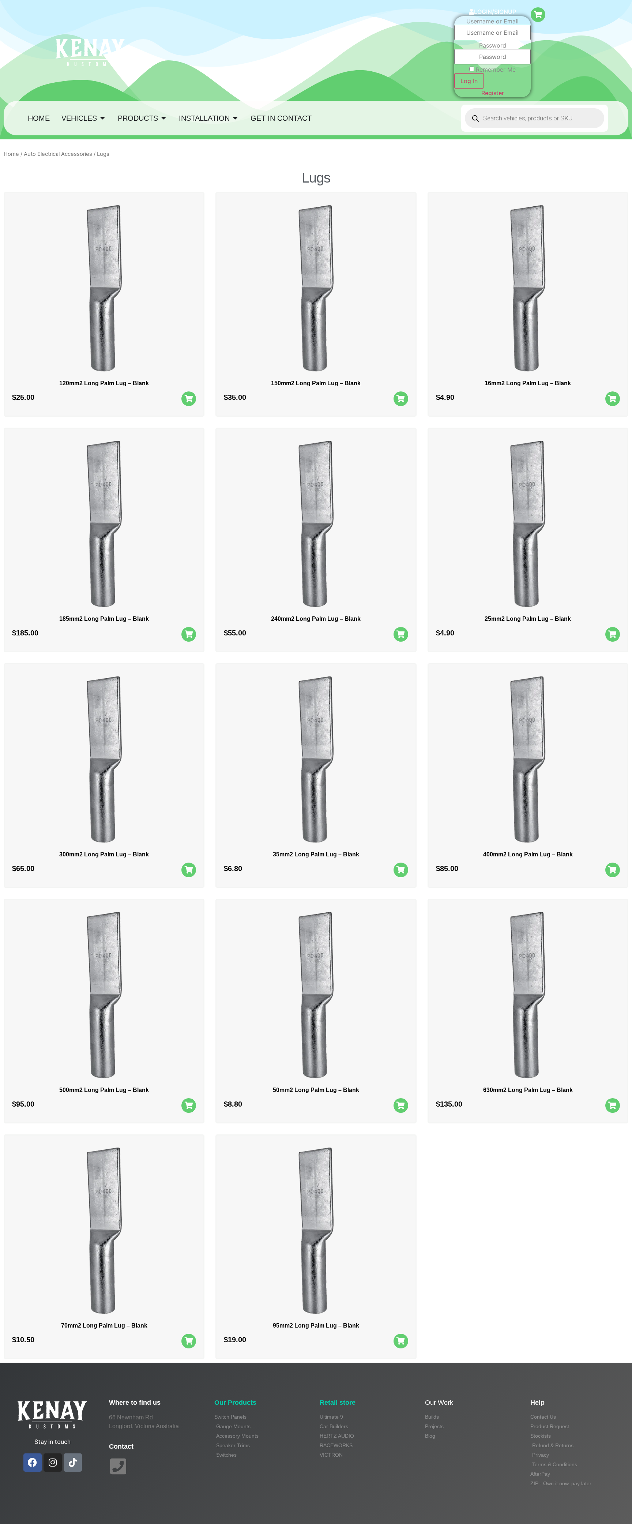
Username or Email (492, 21)
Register (492, 93)
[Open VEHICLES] (102, 118)
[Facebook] (32, 1462)
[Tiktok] (73, 1462)
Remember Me (496, 69)
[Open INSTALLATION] (235, 118)
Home (11, 154)
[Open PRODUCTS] (163, 118)
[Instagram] (53, 1462)
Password (492, 45)
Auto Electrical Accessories (58, 154)
